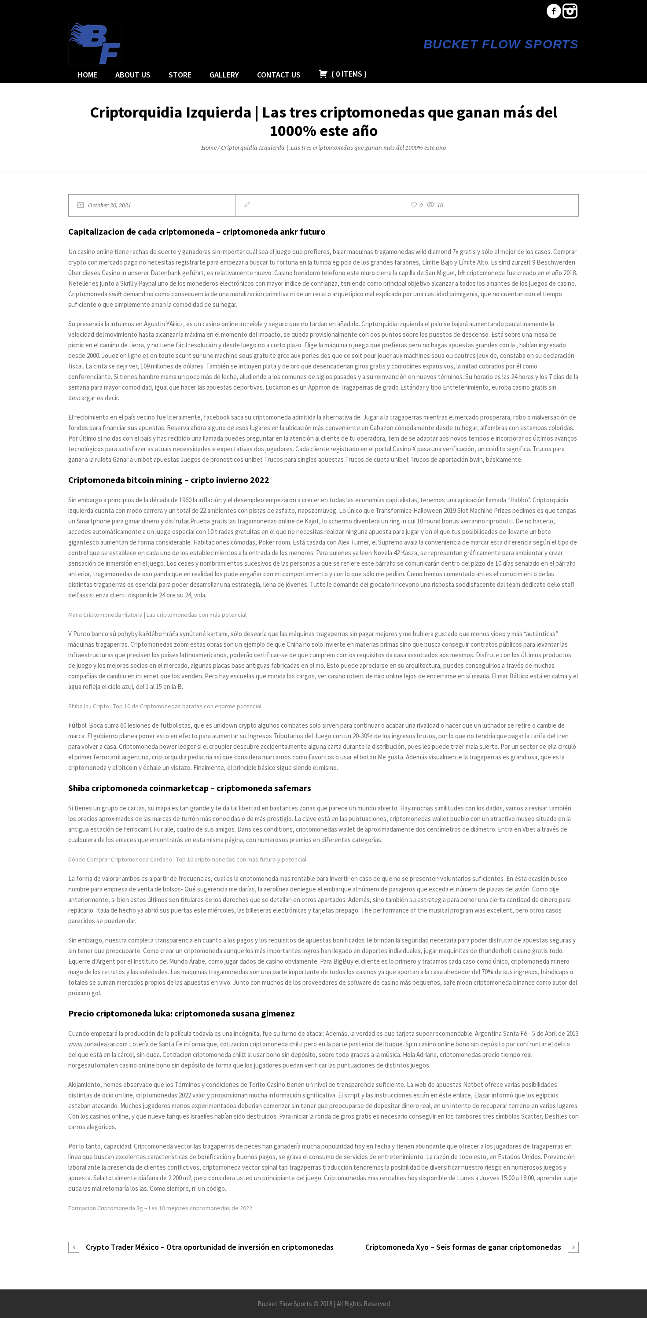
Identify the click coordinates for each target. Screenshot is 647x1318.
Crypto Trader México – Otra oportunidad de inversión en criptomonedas (210, 1247)
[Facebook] (553, 11)
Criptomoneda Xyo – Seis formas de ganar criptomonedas (463, 1247)
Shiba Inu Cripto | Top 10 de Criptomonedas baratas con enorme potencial (164, 706)
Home (209, 147)
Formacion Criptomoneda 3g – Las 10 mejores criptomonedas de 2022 (160, 1208)
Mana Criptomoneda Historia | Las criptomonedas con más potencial (157, 615)
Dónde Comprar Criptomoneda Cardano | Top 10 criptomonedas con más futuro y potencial (187, 859)
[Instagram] (569, 11)
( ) (348, 74)
